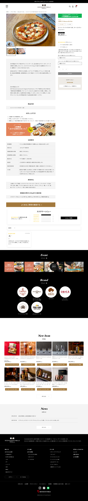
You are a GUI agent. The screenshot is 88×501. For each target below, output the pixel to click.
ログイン (11, 477)
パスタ (7, 459)
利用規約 (50, 483)
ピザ (6, 461)
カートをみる (23, 477)
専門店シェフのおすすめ (78, 449)
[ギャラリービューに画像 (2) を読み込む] (21, 51)
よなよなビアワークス (54, 461)
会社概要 (26, 483)
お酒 (6, 466)
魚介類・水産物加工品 (10, 456)
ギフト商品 (29, 449)
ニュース (75, 452)
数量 (59, 67)
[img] (11, 233)
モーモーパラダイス (54, 464)
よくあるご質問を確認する (30, 205)
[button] (6, 6)
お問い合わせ (76, 454)
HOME (7, 11)
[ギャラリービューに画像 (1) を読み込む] (11, 51)
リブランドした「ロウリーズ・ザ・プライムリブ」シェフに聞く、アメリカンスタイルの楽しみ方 (38, 420)
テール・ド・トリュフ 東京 (54, 459)
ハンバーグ (8, 464)
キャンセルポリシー (43, 483)
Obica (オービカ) (21, 11)
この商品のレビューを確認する (69, 86)
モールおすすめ (31, 459)
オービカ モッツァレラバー (55, 456)
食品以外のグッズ (9, 472)
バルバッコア (52, 454)
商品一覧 (7, 449)
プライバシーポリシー (34, 483)
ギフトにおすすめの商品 (32, 454)
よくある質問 (76, 456)
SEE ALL (44, 396)
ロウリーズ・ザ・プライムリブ (55, 451)
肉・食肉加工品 (8, 454)
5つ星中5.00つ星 (22, 217)
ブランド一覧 (13, 11)
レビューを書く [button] (69, 218)
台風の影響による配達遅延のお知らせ (27, 416)
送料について (67, 483)
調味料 (7, 469)
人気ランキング (31, 456)
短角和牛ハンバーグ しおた (55, 466)
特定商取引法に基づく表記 (58, 483)
